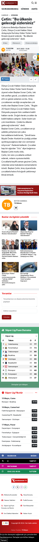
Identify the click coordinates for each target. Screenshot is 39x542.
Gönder (6, 317)
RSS (6, 523)
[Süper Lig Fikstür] (36, 393)
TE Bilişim (25, 530)
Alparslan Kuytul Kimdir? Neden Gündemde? (26, 233)
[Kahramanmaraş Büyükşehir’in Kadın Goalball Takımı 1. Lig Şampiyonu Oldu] (28, 244)
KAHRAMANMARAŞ (10, 9)
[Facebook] (13, 487)
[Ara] (32, 3)
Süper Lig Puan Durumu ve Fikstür (7, 507)
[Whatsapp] (25, 487)
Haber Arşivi (27, 513)
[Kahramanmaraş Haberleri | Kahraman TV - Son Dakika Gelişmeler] (9, 3)
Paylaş (6, 79)
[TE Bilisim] (7, 205)
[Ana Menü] (36, 3)
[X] (17, 487)
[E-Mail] (16, 208)
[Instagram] (21, 487)
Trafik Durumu (28, 500)
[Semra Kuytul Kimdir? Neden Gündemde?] (10, 225)
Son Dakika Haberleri (11, 513)
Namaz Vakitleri (9, 500)
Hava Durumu (28, 495)
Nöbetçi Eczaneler (10, 495)
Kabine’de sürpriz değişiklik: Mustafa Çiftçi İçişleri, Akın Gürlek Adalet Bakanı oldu (10, 254)
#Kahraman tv (16, 43)
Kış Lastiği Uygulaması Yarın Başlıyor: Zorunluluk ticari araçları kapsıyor (28, 277)
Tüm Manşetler (28, 505)
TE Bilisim (18, 203)
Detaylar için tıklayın (19, 385)
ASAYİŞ (34, 9)
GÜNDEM (25, 9)
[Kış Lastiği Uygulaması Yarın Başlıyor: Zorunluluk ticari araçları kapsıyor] (28, 267)
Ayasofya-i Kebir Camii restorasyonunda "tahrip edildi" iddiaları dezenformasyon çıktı (8, 279)
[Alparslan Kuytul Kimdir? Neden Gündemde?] (28, 225)
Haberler (4, 15)
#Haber (5, 43)
